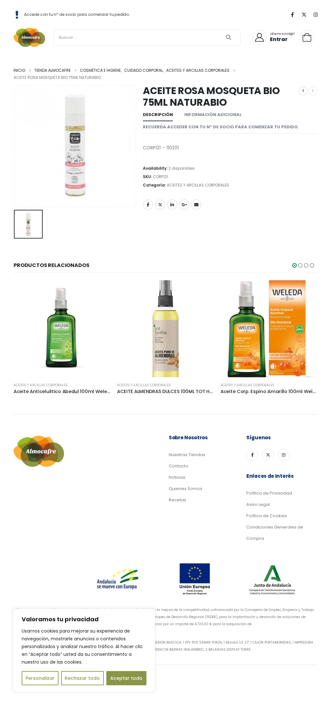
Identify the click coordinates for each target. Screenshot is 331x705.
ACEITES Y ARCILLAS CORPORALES (198, 185)
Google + (184, 204)
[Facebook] (292, 14)
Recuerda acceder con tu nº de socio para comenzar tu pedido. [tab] (221, 127)
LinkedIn (172, 204)
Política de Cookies (266, 516)
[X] (304, 14)
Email (196, 204)
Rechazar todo (82, 678)
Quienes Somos (185, 489)
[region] (84, 650)
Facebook (148, 204)
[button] (294, 265)
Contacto (178, 466)
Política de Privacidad (269, 493)
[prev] (303, 90)
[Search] (228, 37)
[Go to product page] (62, 328)
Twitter (160, 204)
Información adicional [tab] (213, 115)
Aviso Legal (258, 504)
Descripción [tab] (158, 115)
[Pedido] (308, 37)
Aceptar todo (126, 678)
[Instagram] (315, 14)
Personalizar (40, 678)
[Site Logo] (30, 37)
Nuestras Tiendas (187, 455)
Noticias (177, 477)
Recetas (177, 500)
